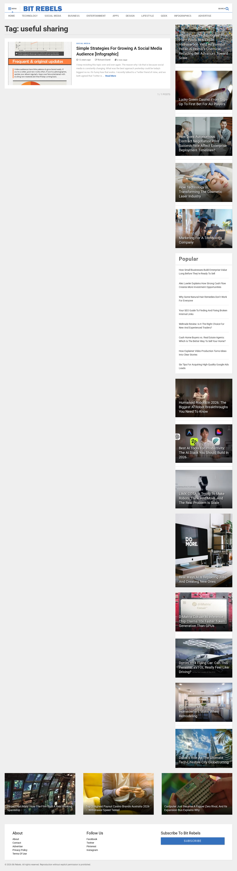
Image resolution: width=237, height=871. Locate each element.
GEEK (164, 16)
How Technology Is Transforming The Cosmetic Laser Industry (200, 191)
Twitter (90, 842)
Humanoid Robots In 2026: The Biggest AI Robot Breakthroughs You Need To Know (203, 407)
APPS (116, 16)
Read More (110, 76)
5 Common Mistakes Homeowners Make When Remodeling (199, 711)
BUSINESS (74, 16)
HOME (11, 16)
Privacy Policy (19, 850)
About (15, 839)
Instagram (92, 850)
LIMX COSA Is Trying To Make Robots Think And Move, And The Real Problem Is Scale (202, 498)
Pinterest (91, 846)
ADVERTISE (204, 16)
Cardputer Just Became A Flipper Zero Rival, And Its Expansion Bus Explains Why (195, 808)
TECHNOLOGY (30, 16)
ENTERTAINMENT (96, 16)
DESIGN (130, 16)
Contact (16, 842)
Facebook (92, 839)
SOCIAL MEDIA (53, 16)
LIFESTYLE (147, 16)
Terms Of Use (19, 853)
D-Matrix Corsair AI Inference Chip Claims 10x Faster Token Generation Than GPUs (202, 621)
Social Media (83, 43)
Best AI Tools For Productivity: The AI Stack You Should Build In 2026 (203, 452)
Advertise (17, 846)
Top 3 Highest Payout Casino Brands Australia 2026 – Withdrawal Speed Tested (117, 808)
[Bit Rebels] (41, 9)
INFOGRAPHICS (182, 16)
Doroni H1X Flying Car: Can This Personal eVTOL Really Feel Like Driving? (204, 667)
